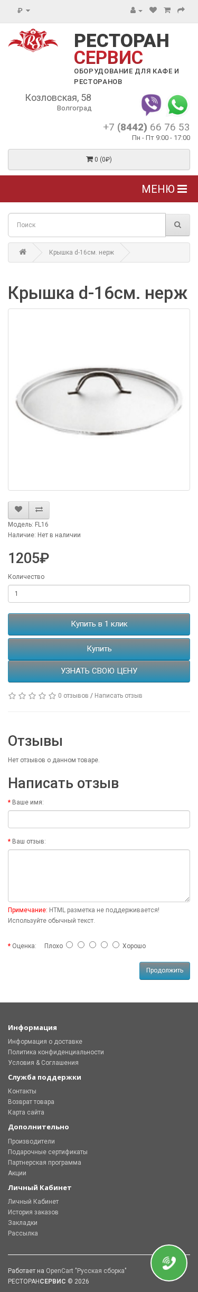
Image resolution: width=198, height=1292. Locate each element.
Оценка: (24, 946)
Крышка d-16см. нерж (81, 252)
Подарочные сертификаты (48, 1152)
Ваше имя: (28, 802)
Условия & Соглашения (43, 1062)
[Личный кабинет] (136, 10)
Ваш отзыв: (29, 841)
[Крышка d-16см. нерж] (99, 399)
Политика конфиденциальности (56, 1052)
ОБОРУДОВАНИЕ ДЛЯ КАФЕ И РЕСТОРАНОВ (127, 76)
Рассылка (23, 1233)
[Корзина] (167, 10)
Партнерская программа (44, 1162)
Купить (99, 648)
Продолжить (164, 970)
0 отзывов (73, 695)
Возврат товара (31, 1102)
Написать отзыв (119, 695)
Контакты (22, 1091)
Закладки (22, 1223)
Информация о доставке (45, 1041)
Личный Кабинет (33, 1201)
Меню (159, 189)
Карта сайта (26, 1112)
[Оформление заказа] (181, 10)
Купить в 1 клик (99, 624)
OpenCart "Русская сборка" (86, 1271)
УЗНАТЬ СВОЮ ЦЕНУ (99, 671)
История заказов (33, 1212)
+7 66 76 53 (146, 127)
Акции (17, 1173)
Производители (31, 1141)
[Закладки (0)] (153, 10)
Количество (26, 577)
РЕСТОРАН (121, 49)
